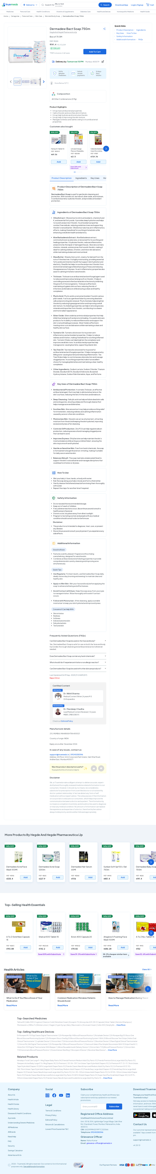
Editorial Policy (67, 721)
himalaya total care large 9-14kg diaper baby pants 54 (39, 1060)
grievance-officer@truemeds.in (99, 1143)
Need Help (12, 1136)
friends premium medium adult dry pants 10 (79, 1060)
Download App (121, 5)
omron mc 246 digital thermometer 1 (34, 1044)
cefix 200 (101, 1025)
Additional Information (126, 39)
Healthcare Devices (104, 12)
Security (11, 1146)
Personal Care (25, 12)
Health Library (13, 1109)
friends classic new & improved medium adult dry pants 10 (89, 1066)
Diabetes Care (85, 12)
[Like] (94, 768)
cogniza (38, 1022)
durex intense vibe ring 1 (61, 1050)
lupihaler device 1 (43, 1041)
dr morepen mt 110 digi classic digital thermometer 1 (38, 1035)
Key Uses (95, 178)
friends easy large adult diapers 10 (98, 1069)
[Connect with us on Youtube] (61, 1095)
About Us (11, 1095)
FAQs (140, 39)
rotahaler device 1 (102, 1035)
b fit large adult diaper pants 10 (52, 1066)
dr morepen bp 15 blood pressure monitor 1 (67, 1044)
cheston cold (48, 1022)
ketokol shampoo (123, 1022)
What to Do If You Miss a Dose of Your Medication (24, 999)
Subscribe (114, 1106)
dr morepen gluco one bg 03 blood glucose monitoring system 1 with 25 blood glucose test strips (87, 1038)
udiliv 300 (30, 1022)
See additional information (34, 1166)
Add (59, 162)
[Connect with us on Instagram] (47, 1095)
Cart (152, 5)
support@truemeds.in (59, 754)
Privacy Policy (50, 1115)
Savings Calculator (15, 1150)
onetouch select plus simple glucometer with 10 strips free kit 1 (110, 1044)
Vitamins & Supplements (65, 12)
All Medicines (13, 1127)
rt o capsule (99, 1022)
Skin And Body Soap (52, 16)
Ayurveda (11, 1118)
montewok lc (22, 1025)
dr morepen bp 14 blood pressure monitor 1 (77, 1035)
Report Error (55, 678)
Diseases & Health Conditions (19, 1113)
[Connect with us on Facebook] (54, 1095)
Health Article (13, 1099)
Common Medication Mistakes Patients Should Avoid (76, 999)
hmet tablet (110, 1022)
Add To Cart (95, 51)
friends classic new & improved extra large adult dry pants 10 (49, 1075)
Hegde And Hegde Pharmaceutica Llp (63, 32)
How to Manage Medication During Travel (128, 998)
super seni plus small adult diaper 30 (112, 1075)
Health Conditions (43, 12)
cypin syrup (61, 1025)
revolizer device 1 (102, 1041)
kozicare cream (89, 1025)
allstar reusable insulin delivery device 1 (73, 1047)
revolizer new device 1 (97, 1050)
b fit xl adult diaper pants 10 (86, 1075)
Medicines (10, 12)
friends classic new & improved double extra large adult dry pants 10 (73, 1078)
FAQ (9, 1141)
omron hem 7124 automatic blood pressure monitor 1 (72, 1041)
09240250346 (77, 754)
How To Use (131, 33)
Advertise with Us (14, 1155)
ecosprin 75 (74, 1022)
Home (6, 16)
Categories (15, 16)
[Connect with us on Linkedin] (68, 1095)
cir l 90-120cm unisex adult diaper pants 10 (89, 1072)
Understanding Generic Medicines (21, 1123)
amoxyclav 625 (86, 1022)
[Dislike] (101, 768)
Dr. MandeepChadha (73, 709)
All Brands (12, 1132)
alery (69, 1025)
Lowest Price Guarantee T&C (57, 1129)
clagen (52, 1025)
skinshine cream (61, 1022)
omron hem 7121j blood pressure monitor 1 (107, 1047)
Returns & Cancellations (54, 1124)
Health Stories (13, 1104)
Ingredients (81, 178)
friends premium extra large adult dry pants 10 (116, 1060)
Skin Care (38, 16)
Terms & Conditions (53, 1110)
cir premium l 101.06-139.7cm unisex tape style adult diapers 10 (82, 1063)
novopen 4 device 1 (79, 1050)
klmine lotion (42, 1025)
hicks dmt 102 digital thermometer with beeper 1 (37, 1047)
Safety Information (125, 36)
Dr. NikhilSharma (71, 693)
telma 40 (20, 1022)
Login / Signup (137, 5)
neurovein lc (77, 1025)
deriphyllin (110, 1025)
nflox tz (32, 1025)
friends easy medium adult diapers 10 (68, 1069)
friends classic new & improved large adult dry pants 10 (48, 1072)
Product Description (62, 178)
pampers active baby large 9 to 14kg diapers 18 (36, 1063)
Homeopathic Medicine (125, 12)
